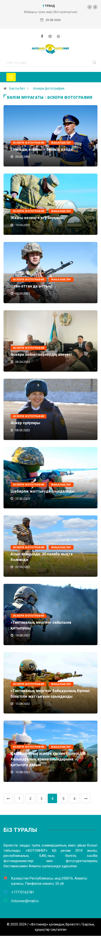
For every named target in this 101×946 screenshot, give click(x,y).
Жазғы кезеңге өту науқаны (37, 218)
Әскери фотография (48, 88)
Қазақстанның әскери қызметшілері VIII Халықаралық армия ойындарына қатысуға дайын (48, 759)
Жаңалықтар (61, 142)
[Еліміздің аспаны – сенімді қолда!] (42, 36)
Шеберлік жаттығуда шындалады (42, 491)
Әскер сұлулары (25, 423)
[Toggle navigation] (11, 77)
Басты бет (17, 88)
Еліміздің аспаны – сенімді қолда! (42, 149)
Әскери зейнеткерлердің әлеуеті (41, 354)
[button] (89, 7)
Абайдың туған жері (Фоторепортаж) (50, 12)
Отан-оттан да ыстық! (31, 286)
